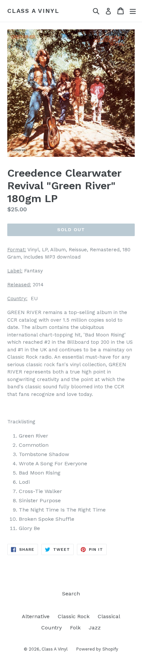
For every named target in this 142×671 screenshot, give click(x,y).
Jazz (95, 627)
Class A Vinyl (33, 10)
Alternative (36, 616)
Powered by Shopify (97, 649)
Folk (75, 627)
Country (51, 627)
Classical (109, 616)
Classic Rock (73, 616)
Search (71, 593)
